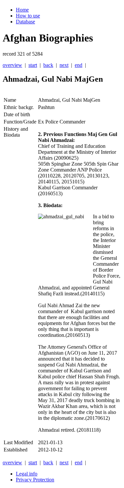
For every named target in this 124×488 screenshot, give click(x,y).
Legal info (26, 473)
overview (12, 65)
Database (25, 21)
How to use (28, 15)
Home (22, 10)
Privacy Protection (35, 479)
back (48, 65)
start (32, 65)
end (78, 65)
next (64, 65)
